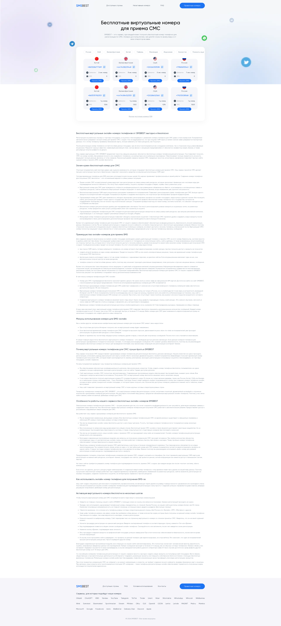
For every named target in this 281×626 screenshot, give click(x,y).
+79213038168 (182, 95)
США (99, 52)
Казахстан (182, 52)
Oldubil (79, 598)
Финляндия (153, 52)
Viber (157, 598)
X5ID (97, 598)
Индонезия (168, 52)
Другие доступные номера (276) (140, 116)
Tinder (142, 598)
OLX (144, 604)
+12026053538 (153, 67)
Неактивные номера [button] (141, 5)
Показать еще (198, 52)
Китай (128, 52)
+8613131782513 (95, 95)
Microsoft (80, 609)
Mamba (202, 604)
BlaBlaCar (117, 609)
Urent (150, 598)
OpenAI (152, 604)
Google (90, 609)
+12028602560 (153, 95)
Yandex (105, 598)
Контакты (162, 586)
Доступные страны (111, 586)
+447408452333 (123, 95)
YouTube (114, 598)
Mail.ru (193, 604)
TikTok (134, 598)
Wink (78, 604)
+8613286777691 (95, 67)
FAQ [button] (162, 5)
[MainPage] (82, 5)
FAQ (126, 586)
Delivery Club (129, 609)
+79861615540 (182, 67)
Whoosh (189, 598)
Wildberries (200, 598)
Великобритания (113, 52)
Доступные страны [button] (114, 5)
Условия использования (142, 586)
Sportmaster (110, 604)
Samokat (86, 604)
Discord (141, 609)
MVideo (130, 604)
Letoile (176, 604)
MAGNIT (185, 604)
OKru (138, 604)
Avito (108, 609)
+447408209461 (124, 67)
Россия (88, 52)
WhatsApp (178, 598)
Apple (149, 609)
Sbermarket (98, 604)
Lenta (168, 604)
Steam (121, 604)
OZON (160, 604)
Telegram (125, 598)
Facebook (99, 609)
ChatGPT (88, 598)
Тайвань (140, 52)
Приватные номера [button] (192, 6)
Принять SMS (97, 81)
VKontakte (167, 598)
